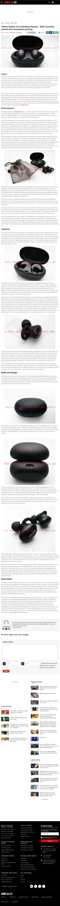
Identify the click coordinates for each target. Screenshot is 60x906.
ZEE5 (22, 877)
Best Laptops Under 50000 (27, 850)
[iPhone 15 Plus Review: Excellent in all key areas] (35, 702)
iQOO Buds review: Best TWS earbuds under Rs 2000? (17, 732)
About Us (3, 897)
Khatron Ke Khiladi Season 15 (8, 877)
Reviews (7, 23)
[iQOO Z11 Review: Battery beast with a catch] (5, 719)
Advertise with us (23, 897)
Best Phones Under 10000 (7, 829)
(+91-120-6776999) (47, 855)
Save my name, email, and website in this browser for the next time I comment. (48, 665)
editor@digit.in (52, 860)
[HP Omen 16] (35, 739)
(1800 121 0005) (46, 857)
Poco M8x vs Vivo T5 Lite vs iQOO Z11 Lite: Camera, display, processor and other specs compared (49, 787)
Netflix (22, 875)
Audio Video (14, 23)
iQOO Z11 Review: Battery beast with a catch (18, 718)
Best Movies (23, 858)
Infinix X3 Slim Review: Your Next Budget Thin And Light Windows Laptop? (48, 688)
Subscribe (49, 840)
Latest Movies (24, 860)
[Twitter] (6, 629)
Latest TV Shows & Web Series (28, 867)
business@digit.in (51, 861)
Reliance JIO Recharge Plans (7, 850)
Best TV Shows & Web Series (27, 864)
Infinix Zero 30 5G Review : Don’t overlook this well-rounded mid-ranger (48, 732)
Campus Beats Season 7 (6, 879)
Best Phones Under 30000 (7, 833)
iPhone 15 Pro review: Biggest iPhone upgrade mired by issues (48, 752)
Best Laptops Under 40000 (27, 847)
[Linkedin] (9, 629)
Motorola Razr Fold (25, 836)
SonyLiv (22, 881)
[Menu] (2, 2)
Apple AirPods (19, 112)
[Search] (49, 2)
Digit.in (6, 886)
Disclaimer (15, 902)
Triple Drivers (25, 105)
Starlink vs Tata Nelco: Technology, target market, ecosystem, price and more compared (49, 766)
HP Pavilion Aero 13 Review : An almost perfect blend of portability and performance (49, 709)
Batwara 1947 (4, 860)
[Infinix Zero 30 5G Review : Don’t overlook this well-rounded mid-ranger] (35, 732)
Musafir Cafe (4, 875)
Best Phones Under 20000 (7, 831)
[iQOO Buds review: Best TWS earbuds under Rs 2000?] (5, 733)
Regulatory (35, 897)
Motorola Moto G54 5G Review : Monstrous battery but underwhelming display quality (48, 716)
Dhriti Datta (6, 32)
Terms (44, 838)
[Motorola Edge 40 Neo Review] (35, 695)
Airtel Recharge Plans (6, 845)
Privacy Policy (5, 902)
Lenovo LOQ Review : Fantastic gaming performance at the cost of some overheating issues (49, 746)
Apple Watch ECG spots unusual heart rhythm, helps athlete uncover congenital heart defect (49, 773)
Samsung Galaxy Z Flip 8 (26, 830)
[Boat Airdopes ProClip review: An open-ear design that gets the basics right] (5, 739)
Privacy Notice (49, 838)
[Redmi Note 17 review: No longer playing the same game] (5, 712)
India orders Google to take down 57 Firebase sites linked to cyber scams (49, 780)
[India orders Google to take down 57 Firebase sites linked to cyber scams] (35, 780)
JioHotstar (23, 879)
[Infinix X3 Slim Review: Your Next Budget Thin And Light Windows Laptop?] (35, 688)
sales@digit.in (50, 863)
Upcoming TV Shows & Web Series (29, 869)
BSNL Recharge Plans (6, 847)
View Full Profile (16, 627)
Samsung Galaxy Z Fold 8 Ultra (28, 832)
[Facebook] (3, 629)
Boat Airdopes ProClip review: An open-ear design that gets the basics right (19, 739)
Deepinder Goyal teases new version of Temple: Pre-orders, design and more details (48, 794)
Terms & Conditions (46, 897)
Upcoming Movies (25, 862)
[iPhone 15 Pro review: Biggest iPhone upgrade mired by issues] (35, 753)
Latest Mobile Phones (6, 838)
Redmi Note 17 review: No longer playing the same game (19, 711)
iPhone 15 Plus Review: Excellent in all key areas (49, 701)
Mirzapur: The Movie (6, 866)
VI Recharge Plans (5, 852)
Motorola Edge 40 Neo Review (48, 693)
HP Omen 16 (43, 737)
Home (2, 23)
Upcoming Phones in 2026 (7, 835)
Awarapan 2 (4, 858)
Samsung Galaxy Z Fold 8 (26, 827)
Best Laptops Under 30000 (27, 845)
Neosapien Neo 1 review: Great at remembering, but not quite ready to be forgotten (19, 726)
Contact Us (12, 897)
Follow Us (42, 32)
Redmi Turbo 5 (24, 834)
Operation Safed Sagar (6, 881)
